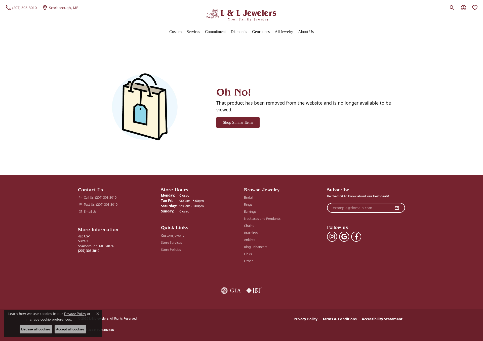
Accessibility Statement (382, 319)
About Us (306, 31)
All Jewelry (284, 31)
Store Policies (171, 249)
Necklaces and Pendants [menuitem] (262, 218)
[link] (21, 8)
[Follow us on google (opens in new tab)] (344, 237)
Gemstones (261, 31)
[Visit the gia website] (231, 290)
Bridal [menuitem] (248, 197)
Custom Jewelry (172, 235)
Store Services (171, 242)
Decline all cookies (36, 329)
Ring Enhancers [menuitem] (255, 246)
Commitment (215, 31)
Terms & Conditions (340, 319)
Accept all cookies (70, 329)
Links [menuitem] (248, 254)
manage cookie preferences (48, 319)
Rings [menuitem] (248, 204)
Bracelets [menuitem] (251, 232)
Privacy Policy (305, 319)
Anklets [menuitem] (249, 239)
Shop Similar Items (238, 122)
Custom (175, 31)
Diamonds (239, 31)
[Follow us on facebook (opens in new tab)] (356, 237)
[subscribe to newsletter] (397, 207)
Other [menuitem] (248, 261)
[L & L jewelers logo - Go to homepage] (241, 15)
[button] (452, 8)
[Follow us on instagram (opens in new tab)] (332, 237)
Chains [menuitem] (249, 225)
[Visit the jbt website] (254, 290)
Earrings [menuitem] (250, 211)
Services (193, 31)
